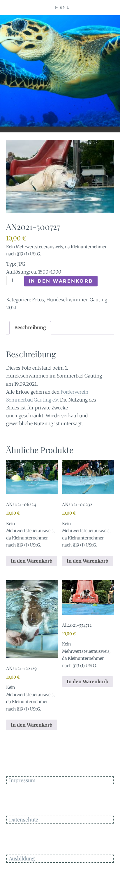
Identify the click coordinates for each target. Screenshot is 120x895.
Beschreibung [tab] (30, 327)
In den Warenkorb (61, 281)
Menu (62, 7)
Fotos (38, 300)
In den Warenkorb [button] (31, 561)
